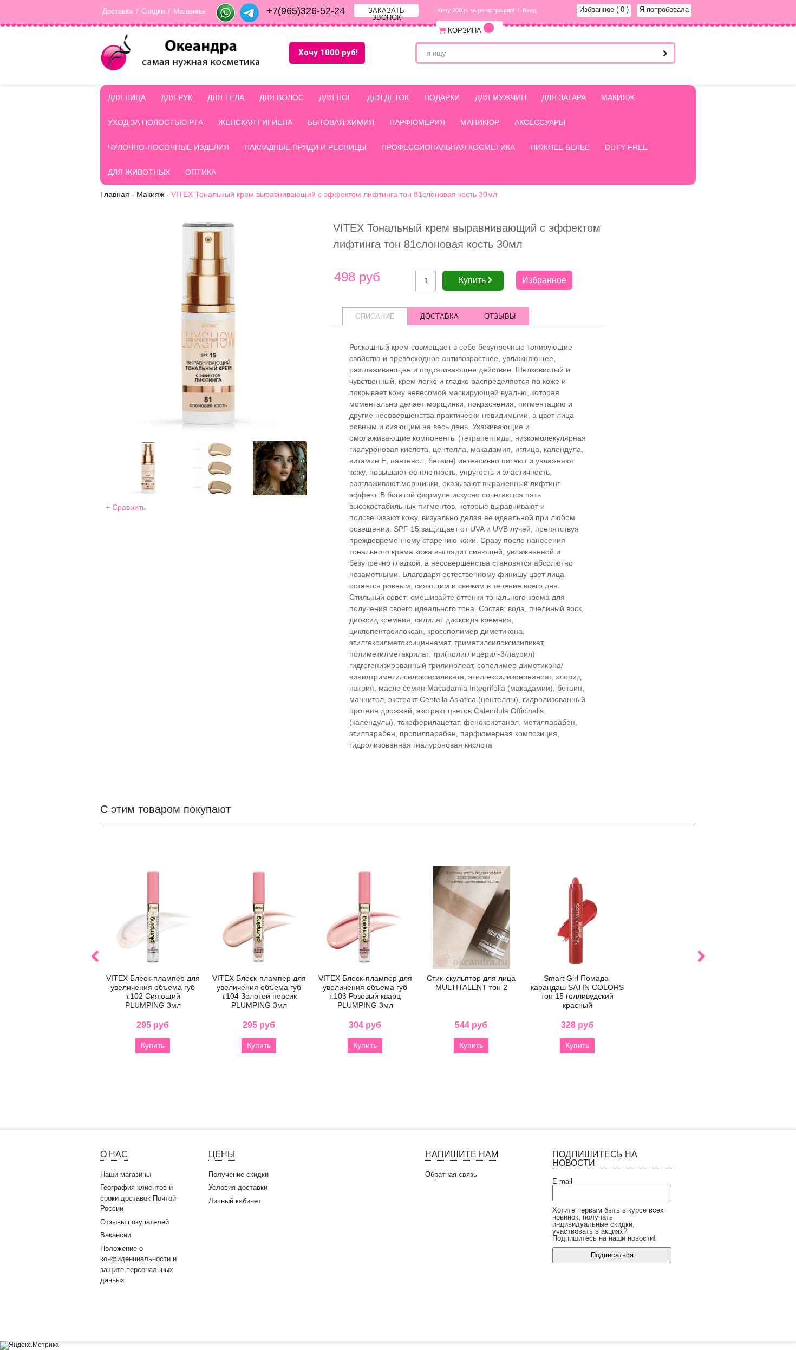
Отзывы (500, 316)
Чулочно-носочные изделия (168, 147)
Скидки (153, 11)
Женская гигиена (255, 122)
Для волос (281, 97)
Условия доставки (237, 1187)
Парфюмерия (417, 122)
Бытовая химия (341, 122)
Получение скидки (238, 1174)
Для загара (563, 97)
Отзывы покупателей (134, 1222)
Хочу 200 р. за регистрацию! (475, 10)
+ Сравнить (126, 507)
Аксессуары (539, 122)
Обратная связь (451, 1174)
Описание (375, 316)
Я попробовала (664, 9)
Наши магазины (125, 1174)
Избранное (604, 9)
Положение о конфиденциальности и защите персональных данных (138, 1264)
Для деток (388, 97)
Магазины (189, 11)
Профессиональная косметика (448, 147)
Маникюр (479, 122)
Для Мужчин (500, 97)
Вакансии (115, 1235)
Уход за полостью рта (155, 122)
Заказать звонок (386, 11)
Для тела (225, 97)
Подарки (442, 97)
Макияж (618, 97)
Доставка (117, 11)
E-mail (562, 1181)
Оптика (200, 172)
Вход (529, 10)
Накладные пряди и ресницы (305, 147)
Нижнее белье (560, 147)
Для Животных (139, 172)
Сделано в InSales (663, 1316)
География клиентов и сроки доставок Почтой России (138, 1198)
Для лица (127, 97)
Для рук (176, 97)
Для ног (335, 97)
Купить (153, 1045)
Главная (114, 194)
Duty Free (626, 147)
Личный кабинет (234, 1201)
